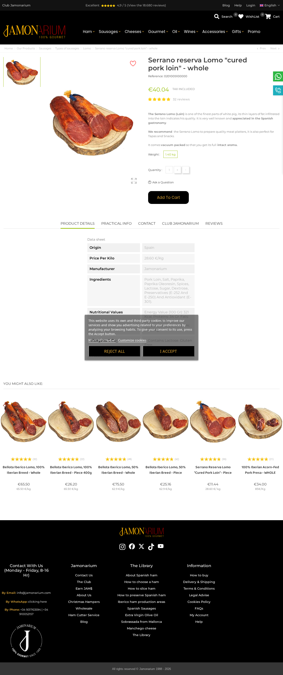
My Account (199, 615)
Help (199, 622)
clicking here (37, 601)
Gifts (238, 31)
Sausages (110, 31)
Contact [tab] (146, 223)
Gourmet (158, 31)
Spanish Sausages (141, 608)
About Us (84, 595)
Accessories (215, 31)
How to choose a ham (141, 582)
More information (102, 340)
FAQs (199, 608)
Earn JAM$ (84, 589)
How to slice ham (141, 589)
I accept (168, 351)
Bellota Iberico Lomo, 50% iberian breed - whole (118, 470)
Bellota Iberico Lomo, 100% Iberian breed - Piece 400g (71, 470)
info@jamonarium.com (34, 592)
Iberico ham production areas (141, 602)
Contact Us (84, 575)
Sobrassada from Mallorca (141, 622)
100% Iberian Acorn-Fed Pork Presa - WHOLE (260, 470)
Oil (176, 31)
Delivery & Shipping (199, 582)
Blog (84, 622)
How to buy (199, 575)
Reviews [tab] (214, 223)
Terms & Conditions (199, 589)
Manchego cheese (141, 628)
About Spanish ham (141, 575)
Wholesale (84, 608)
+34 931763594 (30, 609)
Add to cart (168, 197)
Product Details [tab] (78, 223)
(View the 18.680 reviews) (146, 5)
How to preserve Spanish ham (141, 595)
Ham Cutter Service (83, 615)
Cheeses (135, 31)
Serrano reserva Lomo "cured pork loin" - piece (213, 470)
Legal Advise (199, 595)
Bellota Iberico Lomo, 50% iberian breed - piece (165, 470)
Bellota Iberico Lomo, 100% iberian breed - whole (24, 470)
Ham (89, 31)
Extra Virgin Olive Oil (141, 615)
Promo (254, 31)
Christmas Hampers (84, 602)
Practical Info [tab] (116, 223)
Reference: (155, 76)
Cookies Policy (198, 602)
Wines (191, 31)
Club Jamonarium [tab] (180, 223)
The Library (141, 635)
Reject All (114, 351)
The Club (84, 582)
